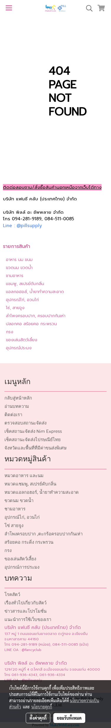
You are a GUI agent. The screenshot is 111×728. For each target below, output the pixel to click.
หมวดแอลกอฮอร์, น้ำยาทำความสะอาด (41, 492)
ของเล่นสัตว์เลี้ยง (21, 340)
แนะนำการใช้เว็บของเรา (27, 619)
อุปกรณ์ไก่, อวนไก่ (22, 300)
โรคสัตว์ (12, 594)
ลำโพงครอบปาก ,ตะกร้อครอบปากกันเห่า (43, 534)
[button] (87, 8)
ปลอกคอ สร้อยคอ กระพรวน (31, 324)
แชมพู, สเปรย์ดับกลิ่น (25, 284)
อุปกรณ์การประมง (21, 567)
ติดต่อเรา (13, 415)
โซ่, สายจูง (15, 308)
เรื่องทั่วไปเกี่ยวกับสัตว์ (25, 603)
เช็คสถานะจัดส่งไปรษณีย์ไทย (32, 440)
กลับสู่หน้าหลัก (18, 398)
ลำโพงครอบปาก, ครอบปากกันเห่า (35, 316)
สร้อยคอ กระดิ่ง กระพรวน (28, 542)
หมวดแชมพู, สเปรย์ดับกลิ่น (30, 484)
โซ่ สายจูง (13, 525)
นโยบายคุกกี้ (41, 706)
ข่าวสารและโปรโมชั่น (25, 611)
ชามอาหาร (14, 276)
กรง (9, 332)
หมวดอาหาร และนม (24, 476)
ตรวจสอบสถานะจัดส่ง (25, 423)
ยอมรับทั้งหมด (69, 718)
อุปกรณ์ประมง (19, 348)
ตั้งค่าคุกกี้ (38, 718)
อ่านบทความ (16, 406)
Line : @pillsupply (22, 225)
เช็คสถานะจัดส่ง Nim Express (33, 431)
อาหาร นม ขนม (19, 260)
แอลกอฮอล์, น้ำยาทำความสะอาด (35, 292)
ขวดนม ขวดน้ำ (19, 268)
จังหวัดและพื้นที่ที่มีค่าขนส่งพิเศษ (35, 448)
